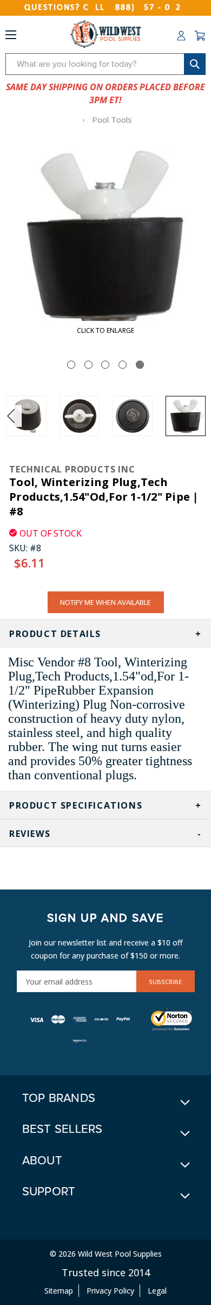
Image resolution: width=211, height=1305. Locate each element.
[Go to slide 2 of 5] (88, 365)
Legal (157, 1290)
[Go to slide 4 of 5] (122, 365)
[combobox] (105, 64)
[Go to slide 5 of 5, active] (140, 365)
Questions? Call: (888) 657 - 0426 (105, 7)
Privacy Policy (110, 1290)
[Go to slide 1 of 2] (11, 416)
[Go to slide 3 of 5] (105, 365)
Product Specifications (75, 805)
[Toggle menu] (10, 37)
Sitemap (58, 1290)
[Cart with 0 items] (199, 36)
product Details (55, 634)
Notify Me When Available (105, 602)
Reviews (29, 834)
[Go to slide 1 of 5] (71, 365)
